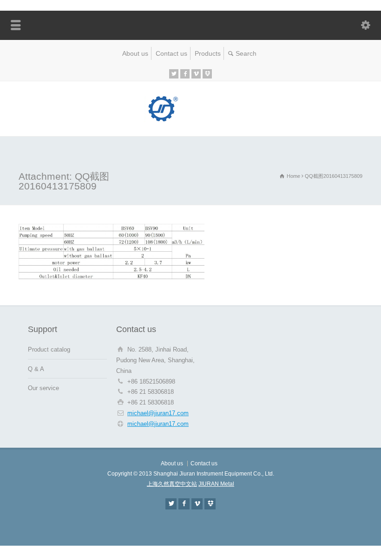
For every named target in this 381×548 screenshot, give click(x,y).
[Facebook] (185, 73)
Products (208, 53)
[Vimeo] (196, 73)
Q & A (36, 368)
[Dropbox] (207, 73)
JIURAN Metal (216, 484)
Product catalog (49, 349)
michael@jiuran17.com (158, 413)
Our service (43, 388)
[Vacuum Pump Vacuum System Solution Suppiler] (190, 120)
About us (135, 53)
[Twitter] (173, 73)
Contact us (171, 53)
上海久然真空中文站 (172, 484)
